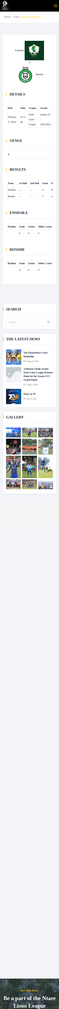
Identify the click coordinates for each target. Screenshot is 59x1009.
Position (12, 226)
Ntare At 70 (29, 394)
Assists (31, 226)
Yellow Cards (45, 226)
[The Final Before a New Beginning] (13, 357)
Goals (22, 226)
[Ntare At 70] (13, 396)
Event (16, 17)
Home (7, 17)
